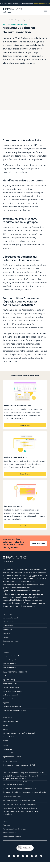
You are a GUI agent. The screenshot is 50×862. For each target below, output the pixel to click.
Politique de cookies (10, 833)
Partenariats (7, 633)
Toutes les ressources (10, 721)
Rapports (6, 703)
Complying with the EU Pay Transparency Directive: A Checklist (24, 792)
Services (6, 637)
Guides (5, 729)
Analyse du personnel (10, 695)
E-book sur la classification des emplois (16, 769)
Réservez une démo (9, 667)
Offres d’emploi (8, 629)
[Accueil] (12, 10)
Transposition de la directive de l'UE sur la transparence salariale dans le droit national (22, 783)
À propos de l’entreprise (11, 618)
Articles (5, 725)
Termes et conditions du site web (14, 829)
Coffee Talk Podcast (10, 737)
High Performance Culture (12, 757)
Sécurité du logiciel (9, 660)
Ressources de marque (11, 641)
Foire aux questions (9, 664)
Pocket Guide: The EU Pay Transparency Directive (20, 808)
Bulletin (5, 741)
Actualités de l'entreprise (11, 622)
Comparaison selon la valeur (13, 691)
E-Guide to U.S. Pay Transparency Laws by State (19, 788)
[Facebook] (14, 856)
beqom (32, 575)
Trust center (7, 825)
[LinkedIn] (23, 856)
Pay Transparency (9, 680)
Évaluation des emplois (11, 687)
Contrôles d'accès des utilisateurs (14, 710)
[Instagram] (18, 856)
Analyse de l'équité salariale (12, 676)
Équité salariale (8, 749)
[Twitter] (9, 856)
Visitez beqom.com (9, 645)
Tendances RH (8, 753)
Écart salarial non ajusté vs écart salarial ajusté (19, 804)
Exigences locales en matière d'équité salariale (19, 733)
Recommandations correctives (13, 699)
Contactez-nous (8, 626)
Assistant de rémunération (12, 707)
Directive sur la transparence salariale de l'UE (19, 765)
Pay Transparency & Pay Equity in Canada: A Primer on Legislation (21, 812)
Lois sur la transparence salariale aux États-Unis (19, 800)
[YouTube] (27, 856)
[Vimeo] (32, 856)
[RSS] (36, 856)
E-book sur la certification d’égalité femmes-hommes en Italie (24, 773)
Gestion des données (10, 683)
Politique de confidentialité (12, 837)
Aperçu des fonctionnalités (12, 656)
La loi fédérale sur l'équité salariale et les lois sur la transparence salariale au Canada (20, 777)
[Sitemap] (41, 856)
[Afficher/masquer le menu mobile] (45, 11)
